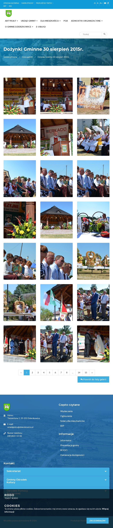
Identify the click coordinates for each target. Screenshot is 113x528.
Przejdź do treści (44, 3)
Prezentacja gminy (69, 445)
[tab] (56, 471)
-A (94, 3)
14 (79, 372)
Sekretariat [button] (14, 471)
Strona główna (11, 3)
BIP (5, 6)
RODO (63, 450)
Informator (66, 440)
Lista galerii (27, 57)
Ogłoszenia (66, 416)
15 (86, 372)
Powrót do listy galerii (94, 379)
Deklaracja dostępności (72, 454)
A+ (101, 3)
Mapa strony (27, 3)
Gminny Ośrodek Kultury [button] (17, 481)
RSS (10, 6)
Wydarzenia (66, 411)
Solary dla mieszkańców (72, 420)
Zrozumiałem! (97, 520)
